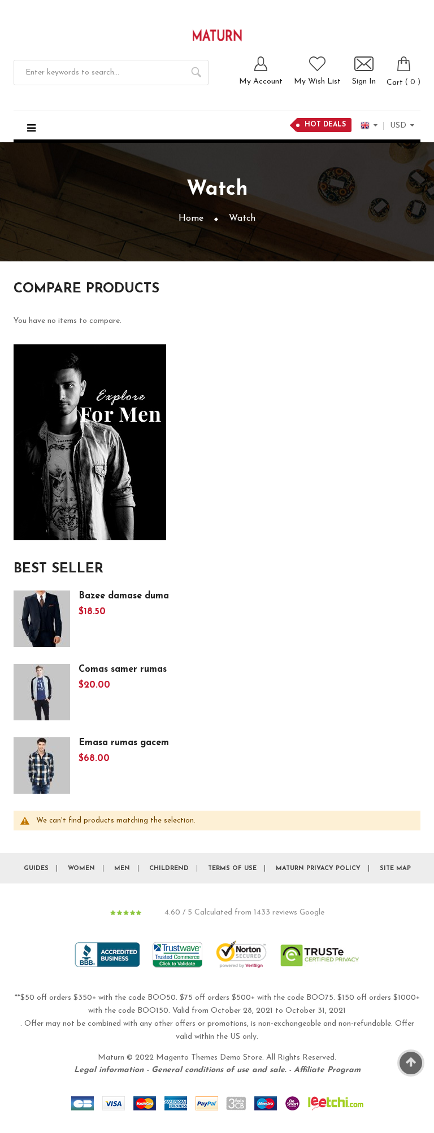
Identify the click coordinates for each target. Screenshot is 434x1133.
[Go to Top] (410, 1063)
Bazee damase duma (124, 596)
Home (191, 218)
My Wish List (317, 81)
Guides (36, 868)
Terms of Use (232, 868)
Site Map (395, 868)
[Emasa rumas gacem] (42, 764)
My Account (261, 81)
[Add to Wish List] (107, 633)
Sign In (364, 81)
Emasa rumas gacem (124, 742)
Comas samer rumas (123, 669)
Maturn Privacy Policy (318, 868)
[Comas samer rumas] (42, 691)
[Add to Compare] (127, 633)
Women (81, 868)
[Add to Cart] (87, 633)
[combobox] (111, 72)
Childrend (169, 868)
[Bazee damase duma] (42, 618)
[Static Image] (90, 442)
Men (122, 868)
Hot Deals (325, 124)
